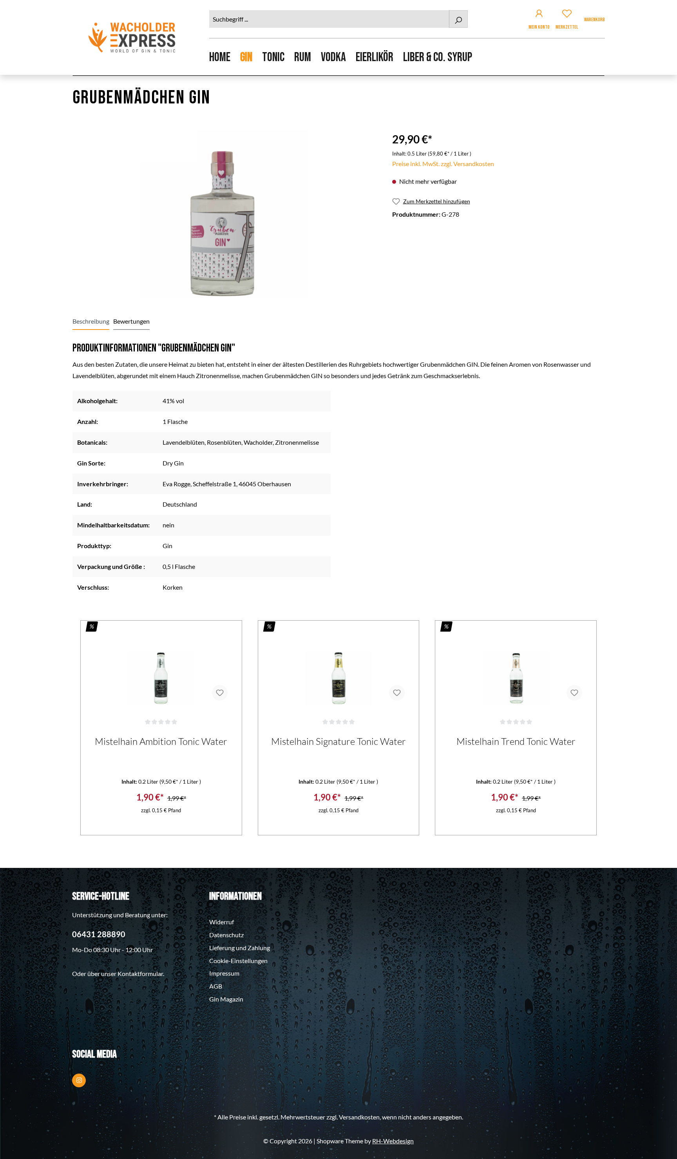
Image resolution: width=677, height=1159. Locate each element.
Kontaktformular (140, 973)
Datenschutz (226, 934)
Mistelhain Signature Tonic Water (338, 741)
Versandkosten (359, 1117)
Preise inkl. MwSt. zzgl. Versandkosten (443, 163)
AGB (215, 986)
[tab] (90, 321)
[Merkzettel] (566, 14)
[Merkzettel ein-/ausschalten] (220, 693)
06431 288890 (98, 934)
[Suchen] (458, 19)
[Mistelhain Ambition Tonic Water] (161, 667)
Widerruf (221, 921)
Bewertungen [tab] (131, 321)
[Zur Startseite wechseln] (133, 37)
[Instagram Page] (79, 1080)
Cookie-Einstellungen (238, 960)
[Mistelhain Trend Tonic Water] (515, 667)
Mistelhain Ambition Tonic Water (161, 741)
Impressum (224, 973)
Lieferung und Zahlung (239, 947)
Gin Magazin (226, 999)
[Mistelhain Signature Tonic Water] (338, 667)
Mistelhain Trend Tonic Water (516, 741)
